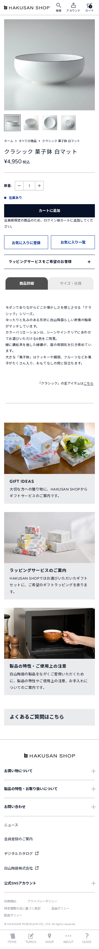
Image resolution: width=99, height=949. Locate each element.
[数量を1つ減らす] (19, 185)
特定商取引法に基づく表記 (22, 908)
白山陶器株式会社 (19, 868)
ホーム (8, 141)
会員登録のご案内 (18, 839)
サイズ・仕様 (70, 283)
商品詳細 (27, 283)
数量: (8, 186)
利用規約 (10, 901)
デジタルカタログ (19, 854)
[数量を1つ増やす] (39, 185)
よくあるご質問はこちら (37, 717)
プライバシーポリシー (42, 901)
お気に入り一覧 (73, 242)
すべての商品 (28, 141)
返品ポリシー (60, 908)
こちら (89, 383)
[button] (26, 242)
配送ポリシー (13, 915)
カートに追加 (49, 211)
